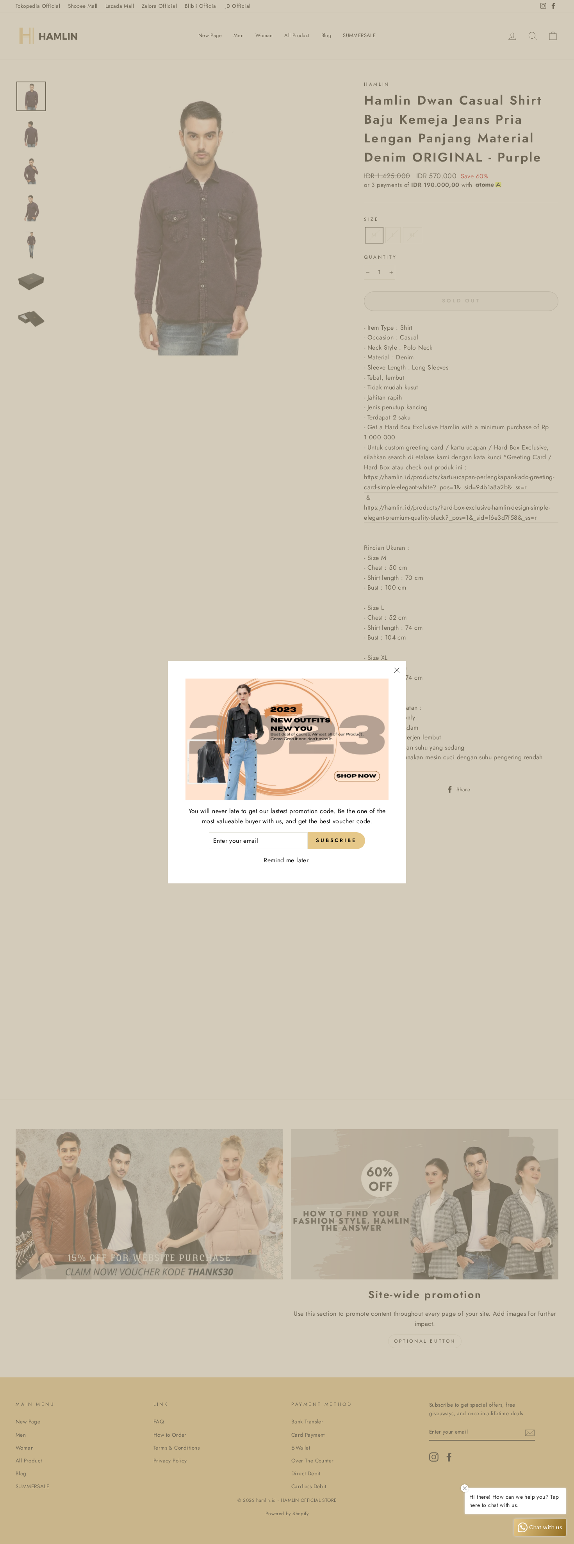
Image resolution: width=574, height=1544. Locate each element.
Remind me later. (287, 860)
